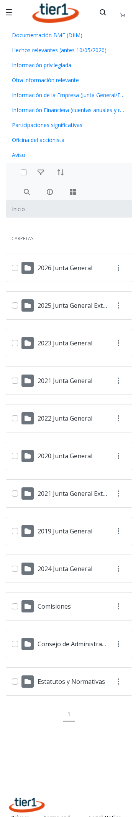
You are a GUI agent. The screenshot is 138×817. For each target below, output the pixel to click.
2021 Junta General (65, 380)
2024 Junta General (65, 568)
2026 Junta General (65, 268)
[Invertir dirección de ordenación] (60, 172)
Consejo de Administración (76, 644)
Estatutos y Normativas (71, 681)
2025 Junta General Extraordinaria (86, 305)
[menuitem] (69, 35)
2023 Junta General (65, 343)
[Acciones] (118, 268)
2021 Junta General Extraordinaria (86, 493)
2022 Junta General (65, 418)
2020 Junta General (65, 456)
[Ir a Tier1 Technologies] (55, 13)
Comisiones (54, 606)
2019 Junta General (65, 531)
